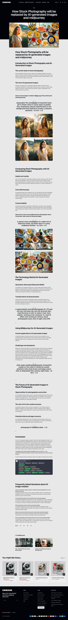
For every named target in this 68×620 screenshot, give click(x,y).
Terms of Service (41, 594)
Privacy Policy (40, 596)
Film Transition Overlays (56, 600)
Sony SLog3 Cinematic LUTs (42, 577)
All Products (21, 2)
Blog (48, 2)
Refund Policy (40, 599)
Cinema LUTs (38, 2)
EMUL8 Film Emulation (29, 2)
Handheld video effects (56, 602)
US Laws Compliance (42, 603)
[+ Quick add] (16, 574)
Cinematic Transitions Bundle (58, 577)
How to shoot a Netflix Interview (55, 597)
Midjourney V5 (44, 354)
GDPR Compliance (41, 601)
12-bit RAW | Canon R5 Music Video (57, 605)
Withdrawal (41, 607)
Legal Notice (40, 592)
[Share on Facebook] (20, 526)
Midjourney (38, 96)
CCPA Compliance (41, 605)
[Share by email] (31, 526)
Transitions (44, 2)
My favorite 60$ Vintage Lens (57, 594)
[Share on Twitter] (24, 526)
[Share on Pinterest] (28, 526)
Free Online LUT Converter (56, 592)
